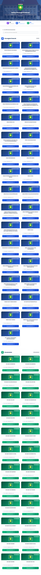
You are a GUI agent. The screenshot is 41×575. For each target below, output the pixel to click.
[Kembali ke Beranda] (20, 7)
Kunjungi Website (10, 56)
